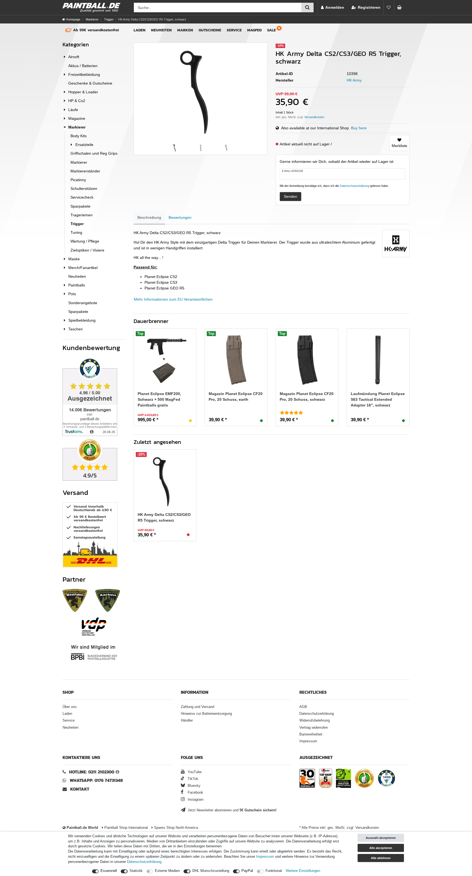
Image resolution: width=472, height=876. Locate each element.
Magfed (254, 30)
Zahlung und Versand (197, 707)
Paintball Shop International (125, 828)
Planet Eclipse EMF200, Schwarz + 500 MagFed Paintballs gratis (159, 399)
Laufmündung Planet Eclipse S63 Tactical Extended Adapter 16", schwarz (378, 399)
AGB (303, 707)
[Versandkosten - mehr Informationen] (314, 117)
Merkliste (399, 145)
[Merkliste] (389, 7)
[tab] (149, 217)
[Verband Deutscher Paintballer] (94, 626)
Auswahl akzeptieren (381, 837)
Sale (271, 30)
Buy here (359, 128)
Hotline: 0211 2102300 (91, 772)
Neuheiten (161, 30)
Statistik (136, 871)
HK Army (354, 80)
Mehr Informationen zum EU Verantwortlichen (173, 299)
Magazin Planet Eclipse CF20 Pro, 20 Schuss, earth (235, 396)
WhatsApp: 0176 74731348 (96, 780)
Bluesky (193, 786)
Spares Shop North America (175, 828)
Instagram (195, 800)
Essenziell (109, 871)
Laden (140, 30)
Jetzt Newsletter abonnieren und (231, 810)
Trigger (108, 19)
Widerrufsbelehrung (314, 720)
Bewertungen (180, 217)
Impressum (308, 741)
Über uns (70, 707)
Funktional (274, 871)
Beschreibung (149, 217)
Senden (290, 196)
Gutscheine (210, 30)
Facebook (195, 792)
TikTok (192, 779)
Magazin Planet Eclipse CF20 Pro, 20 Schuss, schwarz (307, 396)
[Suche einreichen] (307, 7)
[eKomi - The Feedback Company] (364, 779)
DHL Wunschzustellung (210, 871)
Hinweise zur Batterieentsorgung (206, 714)
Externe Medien (167, 871)
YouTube (194, 772)
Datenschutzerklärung (316, 714)
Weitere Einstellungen (303, 871)
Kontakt (79, 789)
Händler (187, 720)
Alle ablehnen (381, 858)
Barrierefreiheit (310, 734)
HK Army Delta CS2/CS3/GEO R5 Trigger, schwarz (164, 517)
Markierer (92, 19)
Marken (185, 30)
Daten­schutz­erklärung (144, 862)
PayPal (247, 871)
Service (234, 30)
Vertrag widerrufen (313, 727)
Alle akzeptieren (380, 848)
